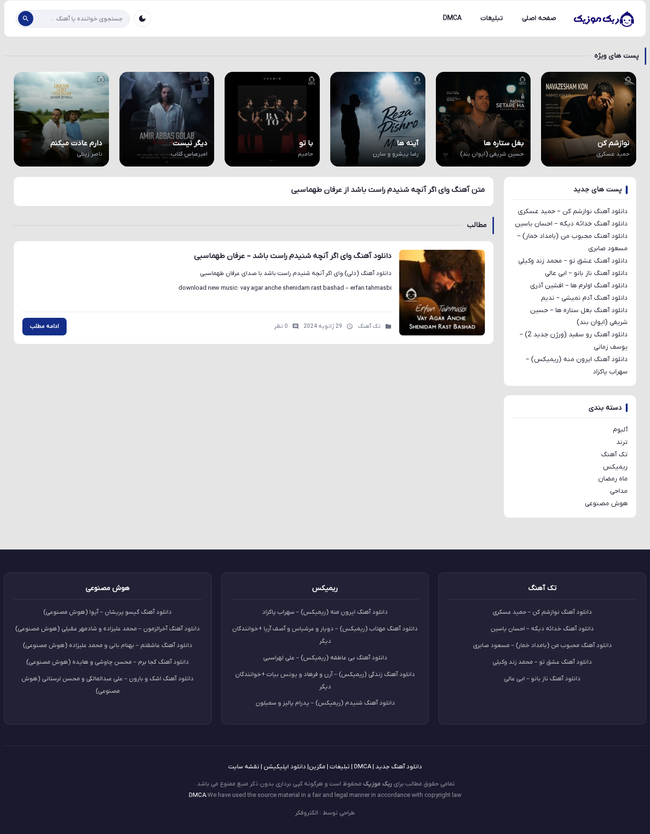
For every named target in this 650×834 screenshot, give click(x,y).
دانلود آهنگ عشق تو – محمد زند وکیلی (573, 260)
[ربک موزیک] (603, 18)
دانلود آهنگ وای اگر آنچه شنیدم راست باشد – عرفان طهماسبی (293, 256)
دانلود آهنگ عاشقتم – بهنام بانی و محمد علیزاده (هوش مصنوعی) (107, 645)
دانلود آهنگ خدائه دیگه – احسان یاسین (571, 223)
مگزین (317, 767)
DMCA (452, 18)
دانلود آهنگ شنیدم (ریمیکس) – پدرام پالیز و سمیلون (325, 703)
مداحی (619, 491)
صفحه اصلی (539, 18)
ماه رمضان (613, 478)
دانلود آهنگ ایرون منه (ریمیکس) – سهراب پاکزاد (325, 612)
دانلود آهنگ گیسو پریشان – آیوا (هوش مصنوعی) (107, 612)
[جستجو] (25, 18)
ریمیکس (615, 466)
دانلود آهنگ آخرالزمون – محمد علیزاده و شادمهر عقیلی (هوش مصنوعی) (107, 629)
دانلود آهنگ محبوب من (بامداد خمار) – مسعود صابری (542, 645)
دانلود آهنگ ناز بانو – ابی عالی (586, 273)
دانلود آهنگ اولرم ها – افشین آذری (579, 285)
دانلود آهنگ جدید (398, 767)
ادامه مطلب (44, 326)
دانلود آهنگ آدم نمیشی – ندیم (584, 298)
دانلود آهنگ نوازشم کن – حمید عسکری (573, 211)
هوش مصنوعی (606, 503)
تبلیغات (492, 18)
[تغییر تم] (142, 18)
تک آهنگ (614, 454)
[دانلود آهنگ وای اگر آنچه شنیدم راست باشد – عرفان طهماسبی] (442, 292)
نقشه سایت (243, 767)
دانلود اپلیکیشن (285, 767)
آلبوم (620, 429)
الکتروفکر (306, 813)
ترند (622, 442)
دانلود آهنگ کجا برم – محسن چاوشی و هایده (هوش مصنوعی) (107, 662)
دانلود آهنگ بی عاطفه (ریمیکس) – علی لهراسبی (325, 658)
